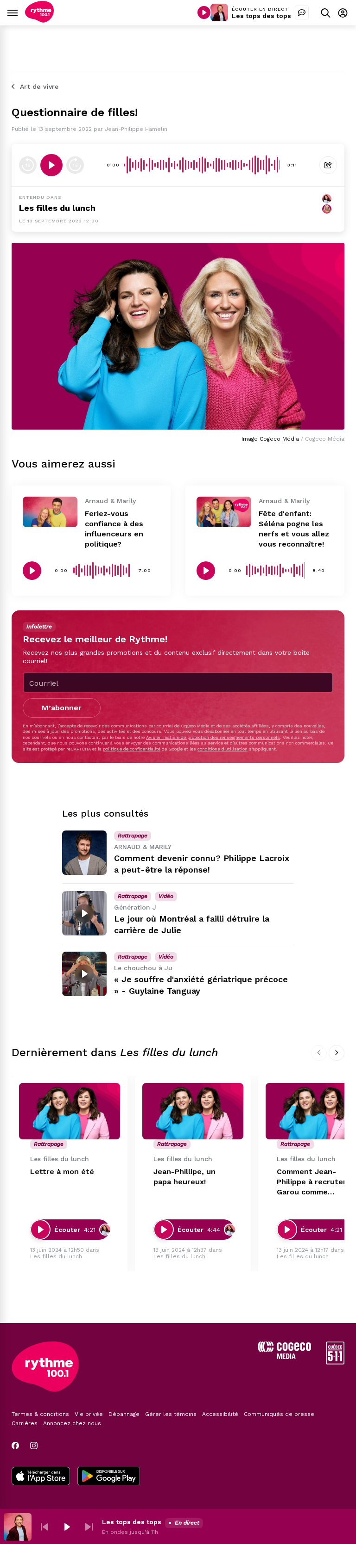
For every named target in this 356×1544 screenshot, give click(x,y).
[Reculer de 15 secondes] (28, 165)
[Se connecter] (343, 12)
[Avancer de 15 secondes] (75, 165)
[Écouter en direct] (204, 12)
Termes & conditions (40, 1414)
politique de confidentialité (131, 748)
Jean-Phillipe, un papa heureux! (184, 1176)
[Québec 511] (335, 1362)
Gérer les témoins (171, 1414)
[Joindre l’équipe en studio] (302, 12)
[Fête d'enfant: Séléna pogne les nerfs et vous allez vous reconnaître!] (224, 512)
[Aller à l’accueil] (39, 20)
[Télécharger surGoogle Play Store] (108, 1477)
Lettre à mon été (62, 1171)
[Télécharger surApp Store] (41, 1477)
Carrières (25, 1423)
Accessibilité (220, 1414)
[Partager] (328, 165)
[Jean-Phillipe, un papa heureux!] (192, 1111)
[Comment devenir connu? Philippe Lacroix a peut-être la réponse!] (84, 852)
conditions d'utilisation (222, 748)
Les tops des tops (261, 15)
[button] (44, 1527)
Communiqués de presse (279, 1414)
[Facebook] (15, 1445)
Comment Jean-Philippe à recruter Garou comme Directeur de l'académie (311, 1182)
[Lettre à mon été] (69, 1111)
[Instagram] (34, 1445)
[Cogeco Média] (284, 1356)
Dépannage (124, 1414)
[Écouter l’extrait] (51, 165)
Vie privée (89, 1414)
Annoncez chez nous (72, 1423)
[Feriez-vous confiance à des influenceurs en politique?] (50, 512)
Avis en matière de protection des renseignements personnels (213, 737)
